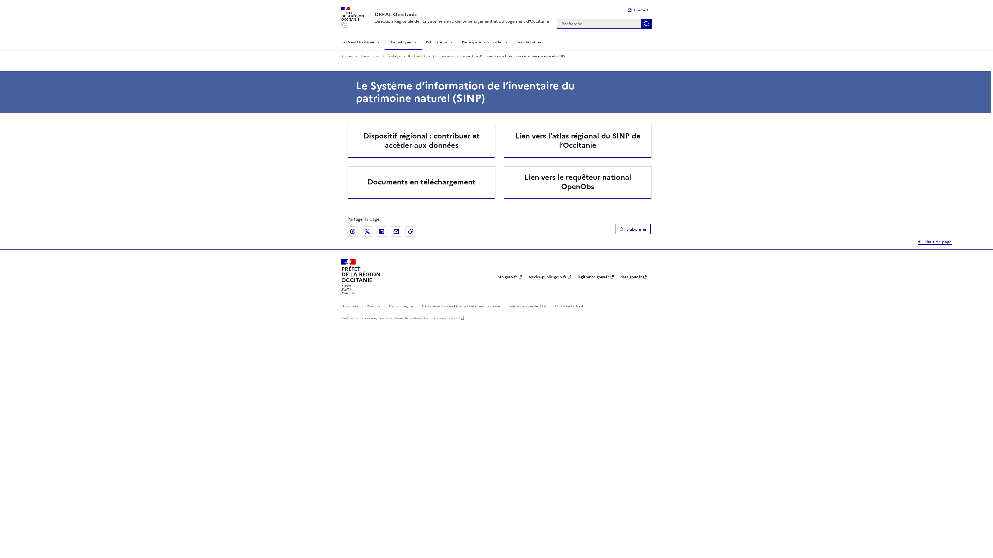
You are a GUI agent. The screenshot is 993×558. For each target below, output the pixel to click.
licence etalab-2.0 (446, 318)
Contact (641, 10)
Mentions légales (401, 306)
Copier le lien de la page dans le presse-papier (410, 231)
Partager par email (396, 231)
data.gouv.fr (631, 277)
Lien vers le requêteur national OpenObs (577, 182)
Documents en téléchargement (421, 182)
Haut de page (937, 242)
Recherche (646, 24)
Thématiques (400, 42)
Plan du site (349, 306)
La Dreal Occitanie (357, 42)
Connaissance (443, 56)
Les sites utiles (529, 42)
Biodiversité (416, 56)
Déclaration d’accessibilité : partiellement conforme (461, 306)
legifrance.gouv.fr (593, 277)
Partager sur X (367, 231)
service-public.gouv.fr (547, 277)
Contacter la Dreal (569, 306)
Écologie (393, 56)
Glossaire (373, 306)
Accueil (346, 56)
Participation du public (482, 42)
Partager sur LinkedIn (382, 231)
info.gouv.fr (506, 277)
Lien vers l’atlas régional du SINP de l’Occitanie (578, 140)
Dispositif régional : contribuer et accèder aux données (421, 140)
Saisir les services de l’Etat (527, 306)
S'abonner (636, 229)
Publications (436, 42)
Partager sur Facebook (353, 231)
